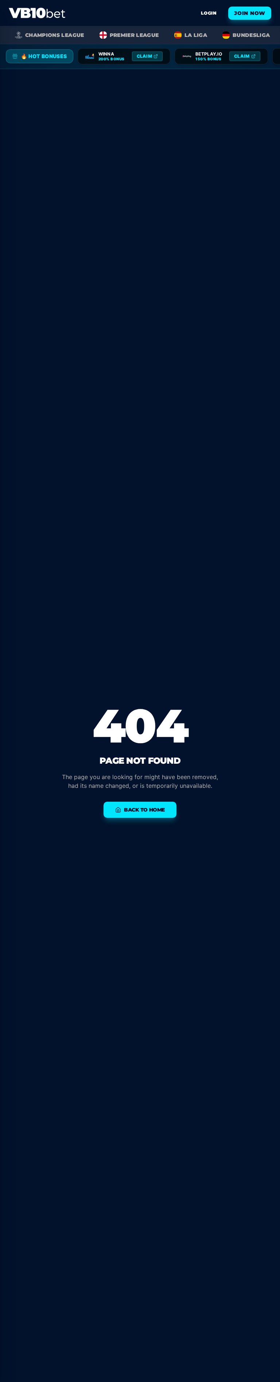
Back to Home (144, 809)
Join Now (249, 13)
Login (209, 13)
